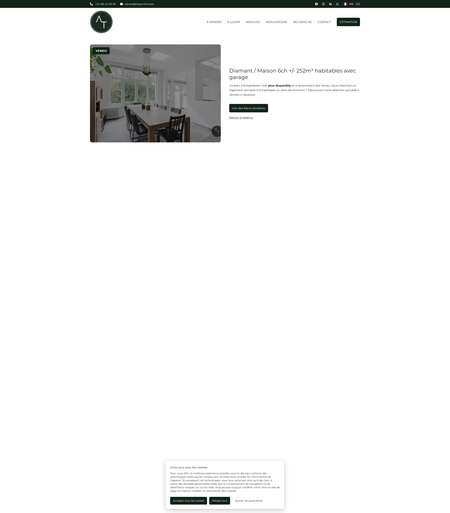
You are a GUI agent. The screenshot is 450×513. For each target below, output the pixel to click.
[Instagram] (323, 4)
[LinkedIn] (330, 4)
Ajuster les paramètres (249, 500)
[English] (358, 4)
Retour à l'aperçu (241, 117)
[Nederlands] (351, 4)
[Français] (345, 4)
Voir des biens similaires (248, 108)
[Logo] (112, 22)
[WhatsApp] (337, 4)
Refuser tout (219, 500)
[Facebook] (316, 4)
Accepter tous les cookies (188, 500)
